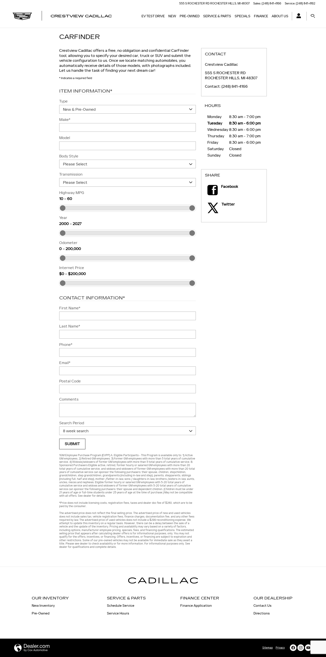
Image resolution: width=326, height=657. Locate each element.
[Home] (22, 16)
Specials (242, 16)
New (172, 16)
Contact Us (262, 605)
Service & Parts (217, 16)
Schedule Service (120, 605)
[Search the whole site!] (312, 16)
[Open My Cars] (297, 16)
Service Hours (118, 613)
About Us (280, 16)
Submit (72, 444)
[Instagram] (300, 647)
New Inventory (43, 605)
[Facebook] (293, 647)
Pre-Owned (190, 16)
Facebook (229, 186)
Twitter (228, 204)
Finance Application (196, 605)
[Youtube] (308, 647)
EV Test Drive (153, 16)
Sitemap (267, 647)
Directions (261, 613)
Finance (261, 16)
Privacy (280, 647)
